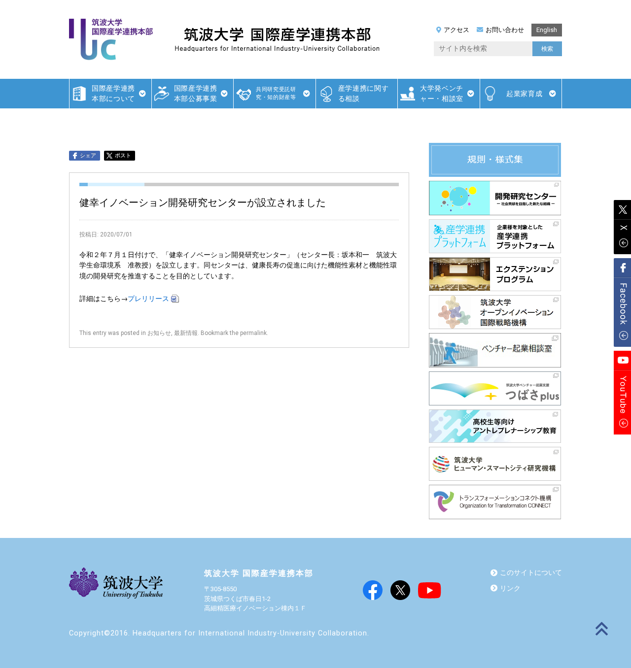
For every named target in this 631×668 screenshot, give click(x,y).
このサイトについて (531, 572)
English (546, 29)
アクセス (456, 29)
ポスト (123, 155)
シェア (88, 155)
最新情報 (186, 333)
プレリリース (148, 299)
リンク (510, 588)
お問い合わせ (505, 29)
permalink (253, 333)
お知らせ (159, 333)
